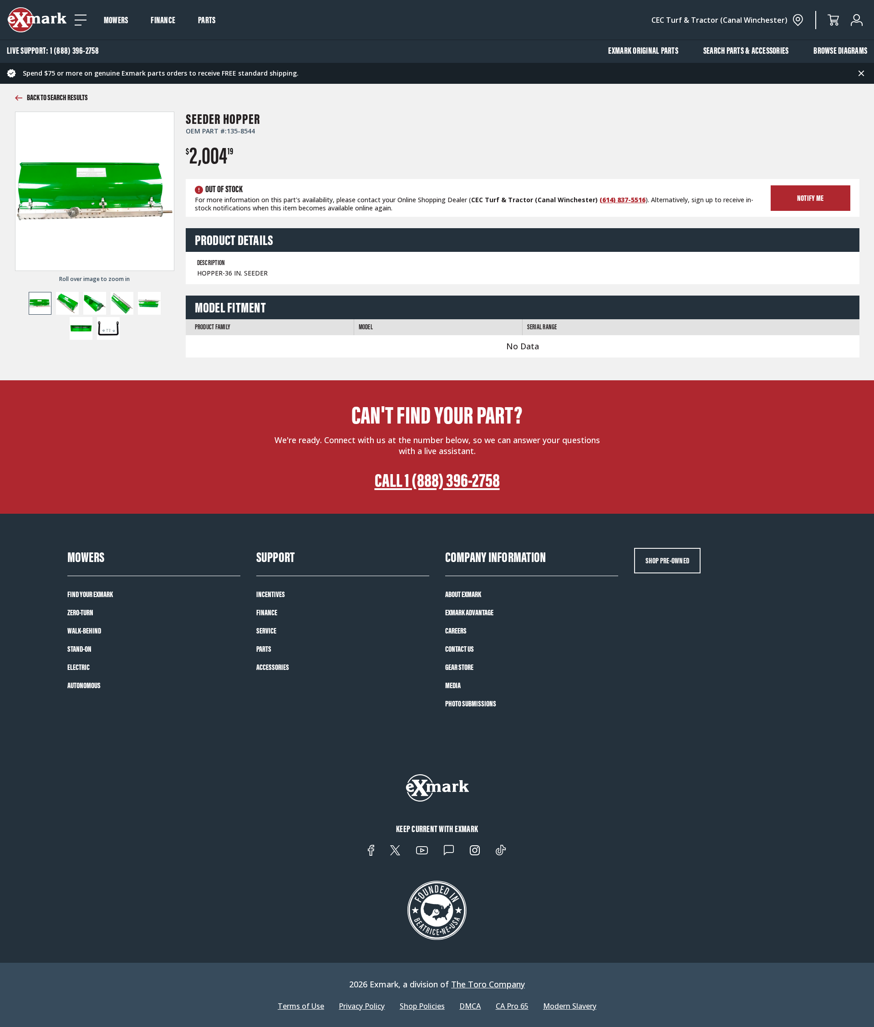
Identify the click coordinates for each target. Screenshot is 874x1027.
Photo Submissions (470, 703)
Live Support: (53, 50)
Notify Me (810, 198)
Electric (78, 667)
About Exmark (463, 594)
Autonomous (84, 685)
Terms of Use (301, 1006)
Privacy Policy (362, 1006)
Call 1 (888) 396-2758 (437, 480)
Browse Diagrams (840, 50)
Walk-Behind (84, 630)
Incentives (270, 594)
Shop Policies (422, 1006)
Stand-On (79, 649)
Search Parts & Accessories (746, 50)
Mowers (116, 20)
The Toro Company (488, 984)
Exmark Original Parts (643, 50)
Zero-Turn (80, 612)
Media (453, 685)
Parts (206, 20)
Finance (163, 20)
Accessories (272, 667)
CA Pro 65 (512, 1006)
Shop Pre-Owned (667, 561)
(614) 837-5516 (622, 199)
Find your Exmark (90, 594)
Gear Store (459, 667)
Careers (456, 630)
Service (266, 630)
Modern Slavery (569, 1006)
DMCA (470, 1006)
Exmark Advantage (469, 612)
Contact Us (459, 649)
